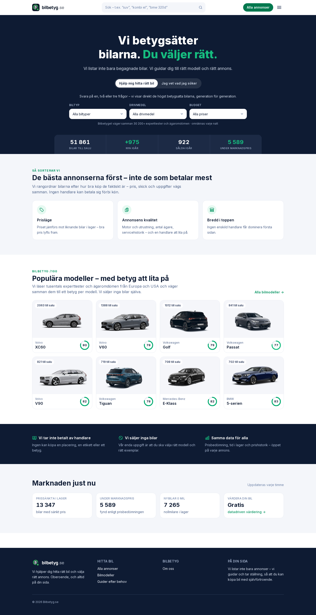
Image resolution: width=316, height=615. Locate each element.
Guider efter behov (112, 582)
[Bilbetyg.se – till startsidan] (48, 7)
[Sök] (200, 7)
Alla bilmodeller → (269, 292)
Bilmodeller (105, 575)
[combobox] (153, 7)
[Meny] (279, 7)
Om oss (168, 569)
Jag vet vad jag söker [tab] (179, 83)
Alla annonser (258, 7)
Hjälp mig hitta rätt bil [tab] (136, 83)
